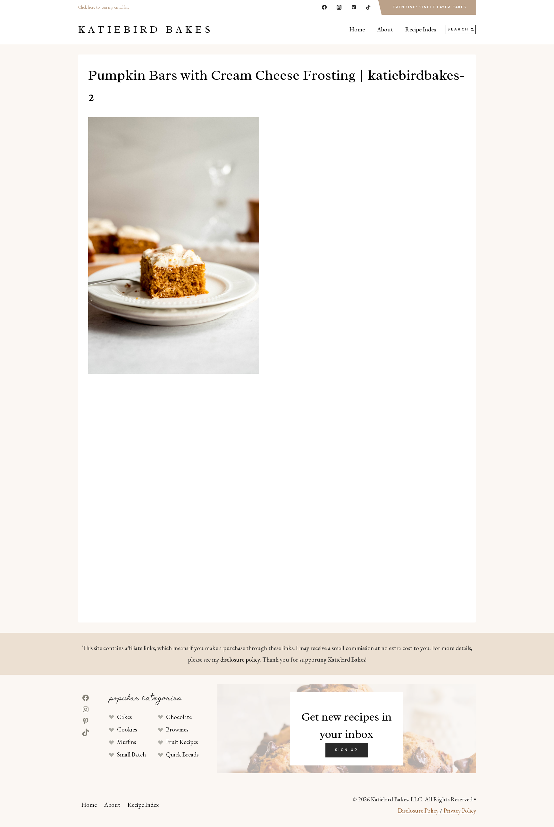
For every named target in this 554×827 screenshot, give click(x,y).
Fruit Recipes (182, 742)
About (385, 29)
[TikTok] (368, 7)
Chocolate (179, 717)
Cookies (127, 729)
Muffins (126, 742)
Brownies (177, 729)
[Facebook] (324, 7)
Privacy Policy (459, 810)
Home (357, 29)
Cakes (124, 717)
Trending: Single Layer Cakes (429, 7)
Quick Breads (182, 754)
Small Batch (131, 754)
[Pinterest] (353, 7)
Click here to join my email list (103, 7)
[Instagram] (339, 7)
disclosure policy (240, 660)
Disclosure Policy (419, 810)
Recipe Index (420, 29)
